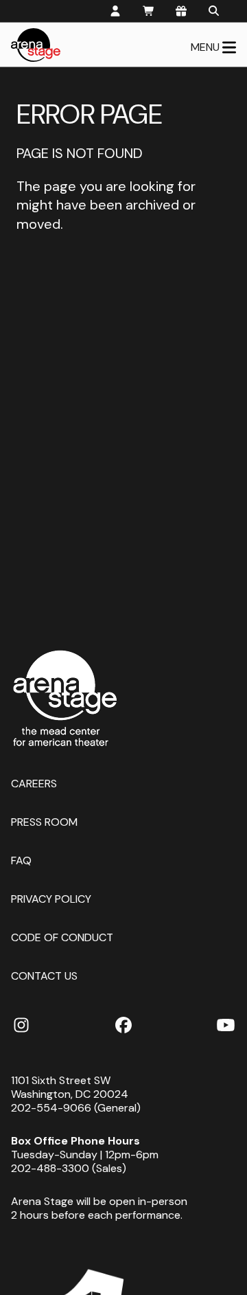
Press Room (44, 821)
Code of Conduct (62, 936)
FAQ (21, 859)
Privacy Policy (51, 898)
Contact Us (44, 975)
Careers (34, 782)
